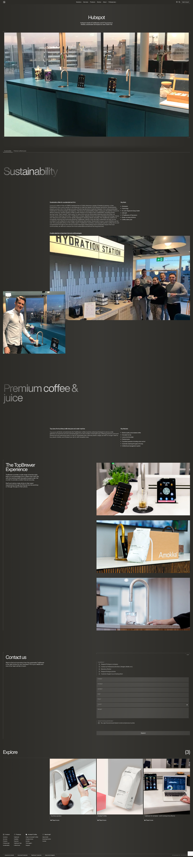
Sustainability (6, 845)
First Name (100, 683)
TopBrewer (101, 211)
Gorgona (28, 845)
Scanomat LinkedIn (9, 855)
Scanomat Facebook (23, 855)
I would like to (101, 662)
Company (100, 678)
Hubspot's (53, 205)
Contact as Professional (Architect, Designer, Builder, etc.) (117, 666)
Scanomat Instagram (50, 855)
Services (5, 839)
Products (5, 841)
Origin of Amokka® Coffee (32, 837)
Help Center (45, 837)
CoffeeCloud (17, 845)
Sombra (27, 841)
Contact (44, 841)
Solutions (5, 837)
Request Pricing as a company (109, 664)
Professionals (6, 843)
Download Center (46, 839)
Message (100, 709)
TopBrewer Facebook (36, 855)
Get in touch (185, 2)
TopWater (16, 839)
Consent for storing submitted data (105, 721)
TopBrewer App (17, 843)
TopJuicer (53, 432)
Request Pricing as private (108, 671)
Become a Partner (106, 669)
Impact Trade (104, 221)
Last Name (100, 689)
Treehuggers (29, 843)
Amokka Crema (29, 839)
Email (99, 694)
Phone (99, 699)
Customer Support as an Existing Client (112, 674)
